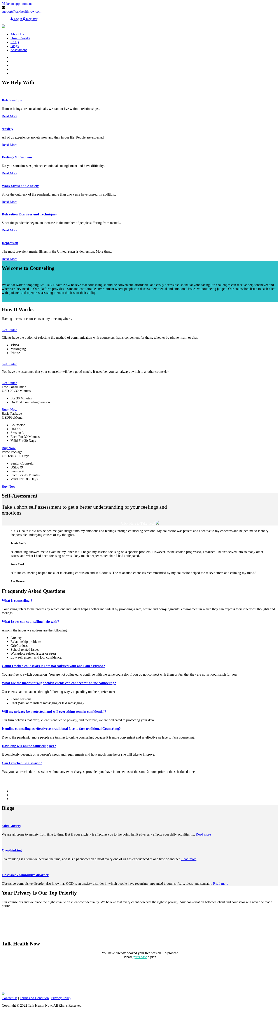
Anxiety (7, 129)
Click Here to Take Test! (138, 523)
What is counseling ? (17, 600)
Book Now (9, 409)
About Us (17, 34)
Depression (10, 243)
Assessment (18, 50)
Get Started (9, 330)
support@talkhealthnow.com (21, 11)
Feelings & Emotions (17, 157)
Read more (203, 834)
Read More (9, 116)
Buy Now (9, 448)
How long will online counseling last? (29, 746)
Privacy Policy (61, 998)
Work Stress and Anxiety (20, 186)
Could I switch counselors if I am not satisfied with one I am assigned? (53, 666)
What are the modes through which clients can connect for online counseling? (59, 683)
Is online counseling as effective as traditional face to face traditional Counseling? (61, 728)
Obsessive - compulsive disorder (25, 875)
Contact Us (9, 998)
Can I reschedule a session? (22, 763)
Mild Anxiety (11, 826)
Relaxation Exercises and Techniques (29, 214)
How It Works (20, 38)
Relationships (12, 100)
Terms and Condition (34, 998)
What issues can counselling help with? (30, 621)
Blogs (14, 46)
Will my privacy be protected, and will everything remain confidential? (54, 711)
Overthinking (12, 850)
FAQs (14, 42)
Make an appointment (17, 3)
